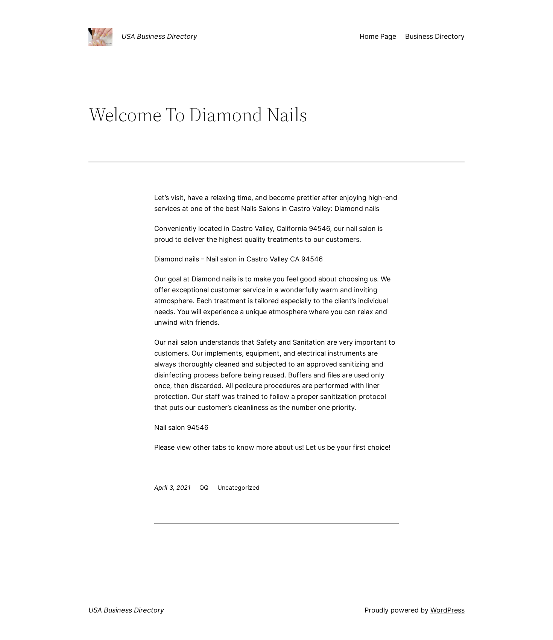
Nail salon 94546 (181, 427)
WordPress (447, 610)
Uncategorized (238, 487)
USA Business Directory (159, 36)
